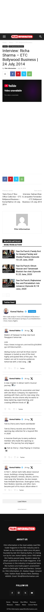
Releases (10, 605)
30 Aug (27, 331)
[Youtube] (31, 593)
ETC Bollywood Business (24, 42)
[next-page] (7, 295)
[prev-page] (4, 295)
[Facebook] (12, 73)
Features (33, 602)
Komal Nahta (14, 330)
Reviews (15, 602)
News (24, 605)
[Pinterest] (18, 73)
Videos (11, 42)
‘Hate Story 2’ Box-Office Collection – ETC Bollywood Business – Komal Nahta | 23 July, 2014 (11, 199)
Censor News (32, 605)
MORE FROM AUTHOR (13, 245)
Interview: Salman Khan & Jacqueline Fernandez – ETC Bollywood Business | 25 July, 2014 (32, 198)
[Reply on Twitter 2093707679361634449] (6, 457)
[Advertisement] (22, 16)
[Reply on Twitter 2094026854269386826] (6, 409)
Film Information (10, 68)
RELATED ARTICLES (12, 241)
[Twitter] (23, 73)
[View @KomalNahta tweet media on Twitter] (27, 402)
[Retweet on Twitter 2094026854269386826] (10, 409)
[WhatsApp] (29, 73)
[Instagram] (18, 592)
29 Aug (27, 419)
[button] (4, 36)
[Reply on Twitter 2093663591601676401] (6, 490)
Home (4, 42)
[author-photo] (22, 226)
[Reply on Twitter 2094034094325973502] (6, 368)
